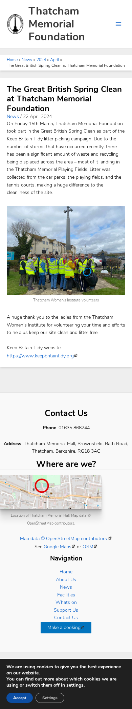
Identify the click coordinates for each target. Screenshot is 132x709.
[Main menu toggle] (119, 24)
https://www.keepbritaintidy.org (40, 356)
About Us (66, 579)
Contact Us (66, 617)
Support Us (66, 610)
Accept (19, 698)
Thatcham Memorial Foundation (56, 24)
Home (66, 572)
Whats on (66, 602)
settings (75, 685)
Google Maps (57, 547)
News (13, 116)
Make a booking (64, 627)
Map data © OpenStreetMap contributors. (64, 538)
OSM (88, 547)
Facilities (66, 595)
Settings (50, 698)
